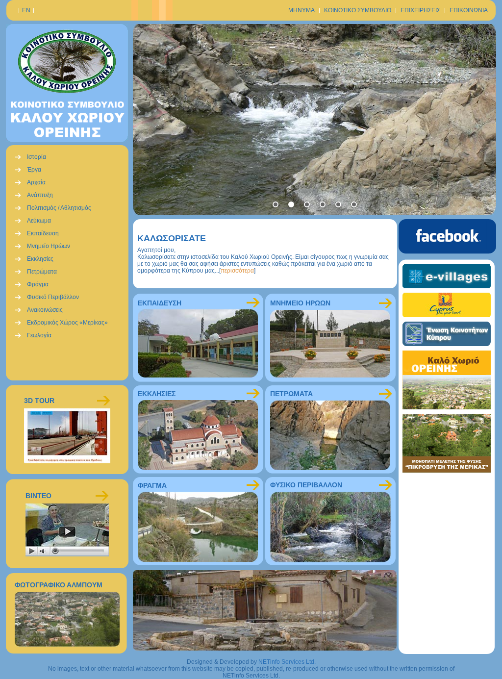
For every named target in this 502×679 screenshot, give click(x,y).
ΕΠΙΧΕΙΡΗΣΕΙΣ (420, 10)
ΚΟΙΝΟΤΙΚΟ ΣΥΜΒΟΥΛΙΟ (357, 10)
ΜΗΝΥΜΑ (301, 10)
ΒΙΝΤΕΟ (38, 496)
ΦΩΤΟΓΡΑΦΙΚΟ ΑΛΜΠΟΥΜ (58, 585)
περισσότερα (237, 270)
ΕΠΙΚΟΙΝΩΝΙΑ (469, 10)
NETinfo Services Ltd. (287, 661)
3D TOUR (39, 400)
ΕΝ (26, 10)
